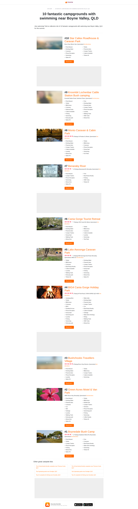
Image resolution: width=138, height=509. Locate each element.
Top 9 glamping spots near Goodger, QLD (46, 471)
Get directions (87, 44)
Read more (69, 61)
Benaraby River (77, 166)
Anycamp (49, 8)
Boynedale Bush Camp (81, 431)
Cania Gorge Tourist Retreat (84, 218)
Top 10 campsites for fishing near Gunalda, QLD (48, 475)
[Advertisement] (69, 76)
